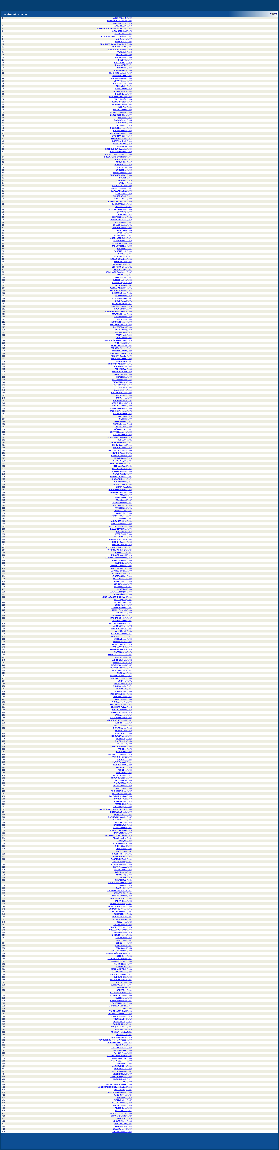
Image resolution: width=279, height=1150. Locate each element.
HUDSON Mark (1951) (123, 482)
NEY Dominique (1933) (123, 725)
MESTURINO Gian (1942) (122, 670)
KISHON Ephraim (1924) (122, 542)
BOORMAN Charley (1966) (121, 133)
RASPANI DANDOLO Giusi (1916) (118, 836)
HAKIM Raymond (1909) (122, 445)
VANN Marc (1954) (124, 1064)
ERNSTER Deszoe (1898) (121, 322)
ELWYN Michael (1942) (123, 317)
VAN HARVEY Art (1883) (122, 1058)
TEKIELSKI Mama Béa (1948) (120, 1014)
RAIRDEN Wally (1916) (122, 825)
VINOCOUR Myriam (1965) (121, 1077)
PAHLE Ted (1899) (124, 744)
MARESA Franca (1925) (122, 642)
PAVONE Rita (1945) (124, 767)
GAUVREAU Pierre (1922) (121, 406)
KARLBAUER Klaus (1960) (121, 521)
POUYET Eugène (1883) (122, 807)
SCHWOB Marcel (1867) (122, 919)
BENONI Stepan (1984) (122, 91)
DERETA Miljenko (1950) (122, 283)
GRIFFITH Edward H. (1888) (121, 432)
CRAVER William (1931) (122, 236)
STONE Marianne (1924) (122, 972)
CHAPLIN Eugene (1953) (122, 217)
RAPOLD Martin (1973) (122, 833)
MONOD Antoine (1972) (122, 686)
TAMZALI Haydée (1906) (122, 1003)
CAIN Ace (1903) (125, 183)
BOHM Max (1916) (124, 125)
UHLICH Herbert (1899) (122, 1050)
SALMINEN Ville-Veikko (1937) (119, 891)
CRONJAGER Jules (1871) (121, 238)
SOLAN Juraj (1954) (124, 948)
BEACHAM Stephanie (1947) (120, 73)
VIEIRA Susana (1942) (123, 1069)
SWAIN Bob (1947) (124, 988)
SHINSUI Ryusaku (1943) (122, 935)
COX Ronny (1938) (124, 233)
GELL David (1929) (124, 416)
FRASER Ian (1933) (124, 377)
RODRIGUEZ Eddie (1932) (121, 859)
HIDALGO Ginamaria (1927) (121, 463)
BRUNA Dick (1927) (124, 162)
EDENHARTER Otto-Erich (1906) (118, 311)
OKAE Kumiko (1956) (123, 741)
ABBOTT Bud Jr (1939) (122, 18)
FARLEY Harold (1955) (123, 343)
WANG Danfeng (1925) (123, 1095)
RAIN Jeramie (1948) (123, 822)
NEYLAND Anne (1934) (122, 728)
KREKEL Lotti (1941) (123, 553)
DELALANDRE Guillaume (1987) (119, 272)
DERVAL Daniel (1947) (123, 285)
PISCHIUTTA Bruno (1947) (121, 791)
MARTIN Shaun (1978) (123, 652)
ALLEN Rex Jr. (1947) (123, 34)
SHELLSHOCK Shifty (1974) (120, 930)
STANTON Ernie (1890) (122, 964)
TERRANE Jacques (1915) (121, 1016)
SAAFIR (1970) (126, 877)
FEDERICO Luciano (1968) (121, 346)
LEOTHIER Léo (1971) (123, 587)
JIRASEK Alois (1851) (123, 511)
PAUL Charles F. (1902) (122, 765)
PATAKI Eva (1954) (124, 760)
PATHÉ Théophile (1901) (122, 762)
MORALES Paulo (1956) (122, 697)
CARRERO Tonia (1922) (122, 196)
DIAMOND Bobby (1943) (122, 293)
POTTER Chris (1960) (123, 804)
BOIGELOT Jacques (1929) (121, 128)
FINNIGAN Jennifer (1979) (121, 356)
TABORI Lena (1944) (124, 998)
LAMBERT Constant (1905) (121, 566)
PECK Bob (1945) (125, 770)
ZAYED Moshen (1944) (123, 1126)
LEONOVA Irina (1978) (123, 584)
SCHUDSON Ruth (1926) (122, 917)
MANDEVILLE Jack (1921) (121, 636)
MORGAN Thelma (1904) (122, 702)
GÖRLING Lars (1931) (123, 429)
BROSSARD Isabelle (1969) (121, 152)
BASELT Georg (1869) (123, 70)
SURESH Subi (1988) (123, 982)
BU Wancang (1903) (124, 167)
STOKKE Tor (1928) (124, 967)
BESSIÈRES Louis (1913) (122, 102)
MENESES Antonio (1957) (121, 665)
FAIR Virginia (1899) (124, 335)
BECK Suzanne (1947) (123, 81)
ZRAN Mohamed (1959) (122, 1129)
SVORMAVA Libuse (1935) (121, 985)
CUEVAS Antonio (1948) (122, 243)
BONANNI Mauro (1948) (122, 131)
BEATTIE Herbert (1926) (122, 76)
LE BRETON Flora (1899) (122, 576)
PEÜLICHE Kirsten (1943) (121, 778)
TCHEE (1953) (126, 1008)
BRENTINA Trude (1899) (122, 141)
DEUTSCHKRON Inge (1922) (120, 291)
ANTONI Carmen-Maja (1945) (120, 49)
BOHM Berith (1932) (124, 123)
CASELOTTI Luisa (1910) (122, 204)
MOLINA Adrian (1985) (123, 684)
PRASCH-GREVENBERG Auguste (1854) (115, 809)
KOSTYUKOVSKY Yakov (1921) (119, 547)
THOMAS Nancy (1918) (122, 1022)
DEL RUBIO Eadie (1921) (122, 264)
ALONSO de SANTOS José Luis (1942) (116, 36)
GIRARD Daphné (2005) (122, 424)
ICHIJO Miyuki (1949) (123, 495)
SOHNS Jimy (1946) (124, 943)
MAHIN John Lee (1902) (122, 626)
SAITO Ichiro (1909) (124, 888)
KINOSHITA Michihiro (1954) (120, 539)
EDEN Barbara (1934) (123, 309)
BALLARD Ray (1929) (123, 63)
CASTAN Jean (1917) (123, 207)
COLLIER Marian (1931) (122, 225)
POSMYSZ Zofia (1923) (123, 801)
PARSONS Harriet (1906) (122, 757)
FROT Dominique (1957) (122, 385)
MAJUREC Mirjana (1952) (121, 629)
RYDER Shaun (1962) (123, 872)
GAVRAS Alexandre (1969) (121, 408)
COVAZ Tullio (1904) (124, 230)
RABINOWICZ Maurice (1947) (120, 817)
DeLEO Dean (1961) (124, 275)
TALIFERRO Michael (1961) (121, 1001)
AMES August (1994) (123, 42)
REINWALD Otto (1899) (122, 843)
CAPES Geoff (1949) (124, 194)
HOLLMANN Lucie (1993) (122, 471)
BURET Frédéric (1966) (122, 173)
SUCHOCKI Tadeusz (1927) (121, 974)
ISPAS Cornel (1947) (124, 500)
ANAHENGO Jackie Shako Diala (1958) (116, 44)
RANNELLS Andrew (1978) (121, 830)
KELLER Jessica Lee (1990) (120, 526)
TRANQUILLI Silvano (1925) (121, 1027)
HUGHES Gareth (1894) (122, 484)
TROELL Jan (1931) (124, 1035)
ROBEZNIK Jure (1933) (122, 857)
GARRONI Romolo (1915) (121, 403)
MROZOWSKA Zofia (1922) (121, 705)
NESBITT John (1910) (123, 723)
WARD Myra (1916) (124, 1098)
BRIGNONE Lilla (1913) (122, 144)
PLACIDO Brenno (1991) (122, 794)
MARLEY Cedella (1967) (122, 647)
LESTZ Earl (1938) (124, 589)
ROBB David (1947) (124, 851)
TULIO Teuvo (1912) (124, 1045)
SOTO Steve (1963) (124, 956)
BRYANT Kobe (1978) (123, 165)
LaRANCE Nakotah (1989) (121, 571)
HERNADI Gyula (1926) (122, 461)
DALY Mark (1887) (124, 249)
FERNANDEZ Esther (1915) (121, 353)
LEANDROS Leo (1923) (122, 579)
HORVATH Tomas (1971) (122, 479)
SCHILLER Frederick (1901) (120, 912)
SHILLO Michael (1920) (122, 933)
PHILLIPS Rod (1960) (123, 781)
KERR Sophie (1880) (123, 534)
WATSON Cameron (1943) (121, 1103)
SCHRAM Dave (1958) (123, 914)
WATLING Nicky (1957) (123, 1100)
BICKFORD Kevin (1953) (122, 105)
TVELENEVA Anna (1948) (121, 1048)
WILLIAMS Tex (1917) (123, 1111)
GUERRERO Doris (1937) (121, 443)
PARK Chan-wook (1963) (122, 746)
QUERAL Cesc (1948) (123, 815)
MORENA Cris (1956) (123, 699)
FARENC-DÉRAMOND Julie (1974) (118, 340)
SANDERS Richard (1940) (121, 896)
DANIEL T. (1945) (125, 254)
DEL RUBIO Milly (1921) (122, 270)
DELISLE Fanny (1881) (123, 277)
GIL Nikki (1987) (125, 419)
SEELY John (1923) (124, 922)
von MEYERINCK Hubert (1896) (119, 1084)
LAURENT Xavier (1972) (122, 574)
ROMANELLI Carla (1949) (121, 864)
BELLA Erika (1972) (124, 86)
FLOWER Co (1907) (124, 361)
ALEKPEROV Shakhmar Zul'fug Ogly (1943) (114, 29)
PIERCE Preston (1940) (122, 786)
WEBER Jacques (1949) (122, 1105)
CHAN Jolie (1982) (124, 215)
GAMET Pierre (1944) (123, 395)
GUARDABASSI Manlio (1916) (120, 437)
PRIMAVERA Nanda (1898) (121, 812)
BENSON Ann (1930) (123, 94)
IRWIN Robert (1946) (123, 498)
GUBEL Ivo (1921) (125, 440)
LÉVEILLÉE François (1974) (121, 592)
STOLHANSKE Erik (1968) (121, 969)
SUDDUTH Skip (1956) (123, 977)
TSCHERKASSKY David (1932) (119, 1043)
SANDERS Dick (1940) (123, 893)
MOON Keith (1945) (124, 689)
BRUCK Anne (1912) (123, 160)
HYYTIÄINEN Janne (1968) (121, 492)
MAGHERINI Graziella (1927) (120, 623)
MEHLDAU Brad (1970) (122, 663)
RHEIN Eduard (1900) (123, 846)
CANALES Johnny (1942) (121, 188)
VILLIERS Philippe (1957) (122, 1071)
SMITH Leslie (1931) (124, 940)
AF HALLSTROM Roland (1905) (119, 21)
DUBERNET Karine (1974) (121, 306)
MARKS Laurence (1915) (122, 644)
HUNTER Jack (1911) (123, 487)
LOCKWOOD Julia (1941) (122, 602)
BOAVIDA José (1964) (123, 120)
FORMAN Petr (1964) (123, 369)
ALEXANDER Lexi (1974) (122, 31)
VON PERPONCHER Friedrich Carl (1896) (115, 1087)
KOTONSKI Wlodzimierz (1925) (119, 550)
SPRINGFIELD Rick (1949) (121, 961)
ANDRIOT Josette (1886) (122, 47)
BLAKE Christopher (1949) (121, 112)
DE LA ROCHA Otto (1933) (121, 259)
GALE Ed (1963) (125, 387)
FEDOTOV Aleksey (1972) (121, 348)
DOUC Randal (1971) (123, 301)
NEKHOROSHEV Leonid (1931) (119, 720)
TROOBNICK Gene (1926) (121, 1037)
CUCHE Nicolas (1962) (122, 241)
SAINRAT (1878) (125, 885)
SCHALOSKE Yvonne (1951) (120, 909)
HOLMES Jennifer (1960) (122, 474)
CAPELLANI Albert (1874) (121, 191)
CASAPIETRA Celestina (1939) (119, 201)
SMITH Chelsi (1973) (124, 938)
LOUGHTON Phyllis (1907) (121, 608)
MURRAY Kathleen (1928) (121, 712)
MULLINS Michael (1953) (122, 710)
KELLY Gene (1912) (124, 532)
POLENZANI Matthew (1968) (120, 796)
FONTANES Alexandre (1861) (120, 364)
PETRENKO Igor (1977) (122, 775)
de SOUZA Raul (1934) (123, 262)
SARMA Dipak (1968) (123, 901)
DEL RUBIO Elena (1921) (122, 267)
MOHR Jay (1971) (125, 681)
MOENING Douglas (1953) (121, 678)
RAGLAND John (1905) (122, 820)
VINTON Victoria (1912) (122, 1079)
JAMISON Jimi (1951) (123, 508)
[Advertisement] (77, 1142)
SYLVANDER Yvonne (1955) (120, 995)
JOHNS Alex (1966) (124, 513)
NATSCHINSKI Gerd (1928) (121, 718)
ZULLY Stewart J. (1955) (122, 1132)
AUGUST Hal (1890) (124, 55)
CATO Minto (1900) (124, 212)
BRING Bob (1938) (124, 146)
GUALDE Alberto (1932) (122, 435)
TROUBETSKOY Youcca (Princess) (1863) (115, 1040)
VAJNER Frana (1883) (123, 1053)
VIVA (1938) (127, 1082)
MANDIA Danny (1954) (123, 639)
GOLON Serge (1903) (123, 427)
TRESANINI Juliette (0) (123, 1029)
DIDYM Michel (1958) (123, 296)
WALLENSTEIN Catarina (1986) (119, 1092)
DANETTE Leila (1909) (123, 251)
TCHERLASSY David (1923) (120, 1011)
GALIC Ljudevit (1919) (123, 390)
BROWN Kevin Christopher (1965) (118, 157)
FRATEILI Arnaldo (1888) (122, 380)
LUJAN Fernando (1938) (122, 610)
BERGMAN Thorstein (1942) (120, 97)
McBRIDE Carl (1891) (123, 657)
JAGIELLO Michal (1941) (122, 503)
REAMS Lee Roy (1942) (122, 838)
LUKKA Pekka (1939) (123, 613)
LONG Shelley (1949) (123, 605)
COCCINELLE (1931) (123, 222)
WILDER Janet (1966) (123, 1108)
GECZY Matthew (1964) (122, 414)
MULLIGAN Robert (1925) (121, 707)
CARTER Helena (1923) (122, 199)
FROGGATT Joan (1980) (122, 382)
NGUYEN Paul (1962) (123, 731)
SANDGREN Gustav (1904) (121, 898)
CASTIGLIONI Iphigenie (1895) (120, 209)
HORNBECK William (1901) (121, 477)
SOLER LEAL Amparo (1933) (120, 951)
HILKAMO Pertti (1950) (122, 466)
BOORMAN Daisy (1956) (122, 136)
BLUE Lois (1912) (125, 118)
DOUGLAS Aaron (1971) (122, 304)
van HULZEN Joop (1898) (121, 1061)
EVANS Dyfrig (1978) (123, 330)
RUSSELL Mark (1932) (123, 870)
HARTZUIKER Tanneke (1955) (120, 450)
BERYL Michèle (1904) (123, 99)
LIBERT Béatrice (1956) (122, 594)
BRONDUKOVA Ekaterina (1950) (118, 149)
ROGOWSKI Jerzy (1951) (122, 862)
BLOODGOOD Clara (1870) (121, 115)
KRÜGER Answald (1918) (121, 555)
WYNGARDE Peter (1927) (121, 1116)
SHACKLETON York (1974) (121, 927)
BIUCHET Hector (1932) (122, 110)
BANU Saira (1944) (124, 68)
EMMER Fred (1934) (124, 319)
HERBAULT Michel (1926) (121, 456)
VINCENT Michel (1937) (122, 1074)
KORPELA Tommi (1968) (122, 545)
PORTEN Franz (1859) (123, 799)
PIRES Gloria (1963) (124, 788)
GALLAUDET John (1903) (121, 393)
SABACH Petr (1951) (123, 880)
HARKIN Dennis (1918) (122, 448)
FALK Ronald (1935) (124, 338)
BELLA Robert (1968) (123, 89)
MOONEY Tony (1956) (123, 691)
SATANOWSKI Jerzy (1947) (121, 904)
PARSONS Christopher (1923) (120, 754)
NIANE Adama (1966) (123, 733)
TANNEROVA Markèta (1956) (120, 1006)
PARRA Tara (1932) (124, 752)
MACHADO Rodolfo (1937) (121, 618)
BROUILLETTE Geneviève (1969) (118, 154)
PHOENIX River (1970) (123, 783)
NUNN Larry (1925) (124, 739)
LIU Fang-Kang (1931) (123, 600)
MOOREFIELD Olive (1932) (121, 694)
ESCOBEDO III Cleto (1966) (121, 325)
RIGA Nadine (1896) (124, 849)
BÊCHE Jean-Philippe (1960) (120, 78)
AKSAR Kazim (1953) (123, 26)
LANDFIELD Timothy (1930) (121, 568)
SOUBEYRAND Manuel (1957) (120, 959)
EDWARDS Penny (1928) (122, 314)
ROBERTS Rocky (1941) (122, 854)
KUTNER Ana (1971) (123, 563)
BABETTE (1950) (125, 60)
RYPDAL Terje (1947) (123, 875)
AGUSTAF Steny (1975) (122, 23)
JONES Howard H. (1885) (122, 516)
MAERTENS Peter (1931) (122, 621)
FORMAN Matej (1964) (123, 367)
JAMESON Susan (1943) (122, 505)
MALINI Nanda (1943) (123, 631)
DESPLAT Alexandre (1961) (121, 288)
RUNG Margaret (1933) (122, 867)
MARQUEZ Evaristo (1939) (121, 650)
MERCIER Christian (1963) (121, 668)
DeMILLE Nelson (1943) (122, 280)
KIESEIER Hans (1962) (123, 537)
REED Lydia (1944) (124, 841)
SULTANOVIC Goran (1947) (121, 980)
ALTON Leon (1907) (124, 39)
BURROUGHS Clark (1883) (121, 175)
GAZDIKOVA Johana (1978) (121, 411)
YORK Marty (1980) (124, 1119)
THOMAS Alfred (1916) (122, 1019)
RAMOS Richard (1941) (122, 828)
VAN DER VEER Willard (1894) (119, 1056)
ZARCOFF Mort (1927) (123, 1124)
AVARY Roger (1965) (123, 57)
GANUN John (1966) (124, 398)
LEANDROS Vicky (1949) (122, 581)
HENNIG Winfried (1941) (122, 453)
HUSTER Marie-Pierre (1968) (120, 490)
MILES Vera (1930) (124, 673)
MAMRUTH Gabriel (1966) (121, 634)
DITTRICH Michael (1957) (122, 298)
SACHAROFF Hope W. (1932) (120, 883)
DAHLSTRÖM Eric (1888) (122, 246)
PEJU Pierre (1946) (124, 773)
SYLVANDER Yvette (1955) (121, 993)
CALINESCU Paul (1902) (122, 186)
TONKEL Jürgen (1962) (122, 1024)
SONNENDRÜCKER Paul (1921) (119, 953)
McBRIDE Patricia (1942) (122, 660)
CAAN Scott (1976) (124, 180)
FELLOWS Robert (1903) (122, 351)
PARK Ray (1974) (125, 749)
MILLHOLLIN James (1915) (121, 676)
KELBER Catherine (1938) (121, 524)
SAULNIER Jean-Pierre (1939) (119, 906)
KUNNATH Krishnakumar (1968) (118, 558)
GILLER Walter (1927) (123, 422)
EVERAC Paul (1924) (123, 332)
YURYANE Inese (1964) (122, 1121)
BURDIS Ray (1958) (124, 170)
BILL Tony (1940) (125, 107)
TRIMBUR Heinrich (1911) (121, 1032)
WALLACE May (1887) (123, 1090)
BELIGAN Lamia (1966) (122, 84)
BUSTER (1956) (125, 178)
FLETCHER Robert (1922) (121, 359)
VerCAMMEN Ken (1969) (122, 1066)
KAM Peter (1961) (125, 519)
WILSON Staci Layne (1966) (121, 1113)
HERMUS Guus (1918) (123, 458)
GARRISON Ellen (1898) (122, 401)
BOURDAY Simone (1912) (121, 139)
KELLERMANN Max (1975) (121, 529)
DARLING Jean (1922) (123, 256)
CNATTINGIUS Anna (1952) (121, 220)
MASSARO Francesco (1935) (120, 655)
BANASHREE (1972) (123, 65)
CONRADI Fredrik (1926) (122, 228)
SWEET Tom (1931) (124, 990)
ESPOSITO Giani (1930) (122, 327)
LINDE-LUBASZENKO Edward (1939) (117, 597)
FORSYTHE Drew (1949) (122, 372)
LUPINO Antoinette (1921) (121, 615)
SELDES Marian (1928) (122, 925)
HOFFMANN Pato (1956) (122, 469)
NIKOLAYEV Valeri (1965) (121, 736)
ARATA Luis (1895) (124, 52)
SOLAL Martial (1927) (123, 946)
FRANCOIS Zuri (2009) (123, 374)
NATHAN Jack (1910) (123, 715)
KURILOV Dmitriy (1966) (122, 560)
